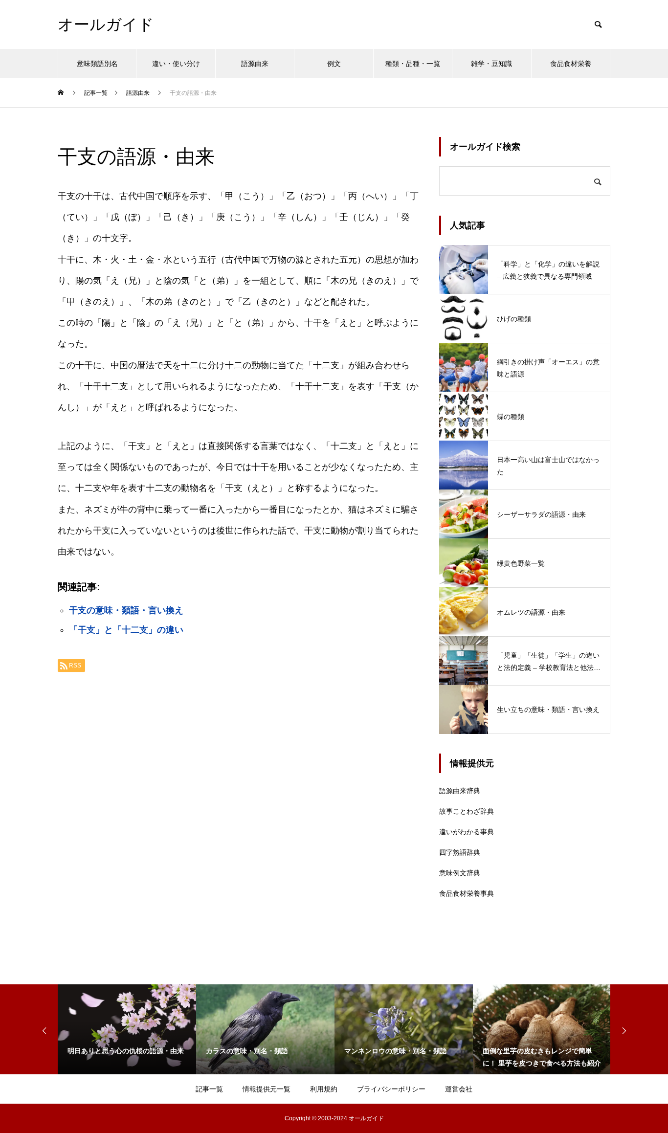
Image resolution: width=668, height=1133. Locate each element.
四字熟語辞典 (459, 852)
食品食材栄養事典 (466, 893)
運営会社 (458, 1089)
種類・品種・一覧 (412, 63)
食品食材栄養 (570, 63)
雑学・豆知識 (491, 63)
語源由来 (254, 63)
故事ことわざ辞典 (466, 811)
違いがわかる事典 (466, 832)
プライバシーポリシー (391, 1089)
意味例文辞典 (459, 873)
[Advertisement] (239, 802)
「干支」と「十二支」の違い (126, 630)
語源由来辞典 (459, 791)
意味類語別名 (97, 63)
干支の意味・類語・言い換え (126, 610)
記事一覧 (209, 1089)
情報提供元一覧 (266, 1089)
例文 (334, 63)
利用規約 (323, 1089)
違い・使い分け (176, 63)
